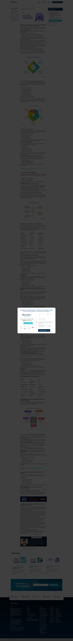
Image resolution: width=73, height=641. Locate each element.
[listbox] (43, 320)
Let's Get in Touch (43, 330)
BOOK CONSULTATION (28, 323)
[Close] (54, 308)
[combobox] (48, 314)
